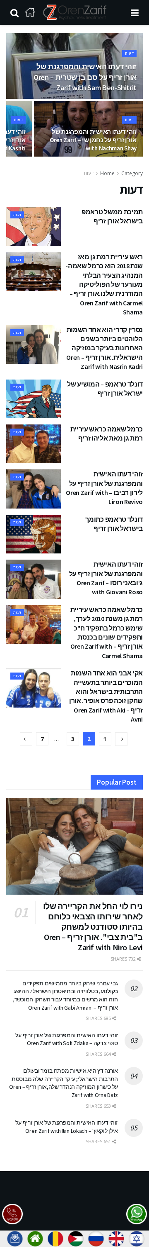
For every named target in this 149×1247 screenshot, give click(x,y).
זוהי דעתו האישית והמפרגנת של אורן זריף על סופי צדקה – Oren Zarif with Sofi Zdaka (66, 1039)
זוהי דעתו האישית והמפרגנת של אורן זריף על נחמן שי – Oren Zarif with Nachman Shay (93, 140)
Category (132, 173)
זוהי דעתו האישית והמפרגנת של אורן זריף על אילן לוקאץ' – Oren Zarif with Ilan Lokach (66, 1126)
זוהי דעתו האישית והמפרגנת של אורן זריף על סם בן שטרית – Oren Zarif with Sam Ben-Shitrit (85, 77)
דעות (129, 53)
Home (107, 173)
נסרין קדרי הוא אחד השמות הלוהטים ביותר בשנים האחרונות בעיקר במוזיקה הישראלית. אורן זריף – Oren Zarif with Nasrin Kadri (104, 348)
